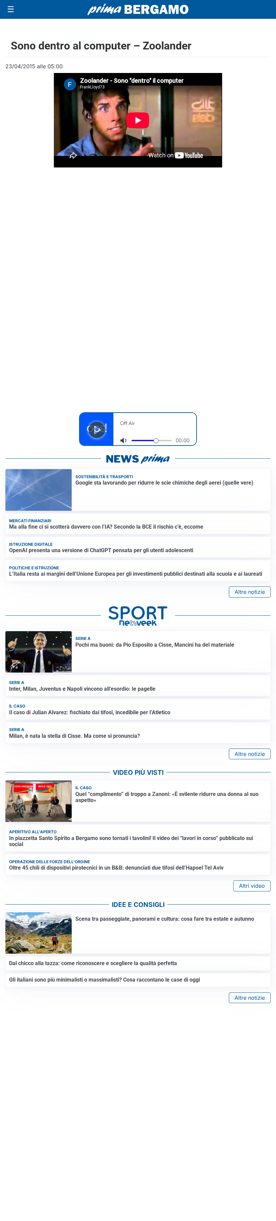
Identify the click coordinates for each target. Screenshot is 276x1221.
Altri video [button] (252, 885)
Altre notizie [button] (250, 591)
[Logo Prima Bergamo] (138, 9)
